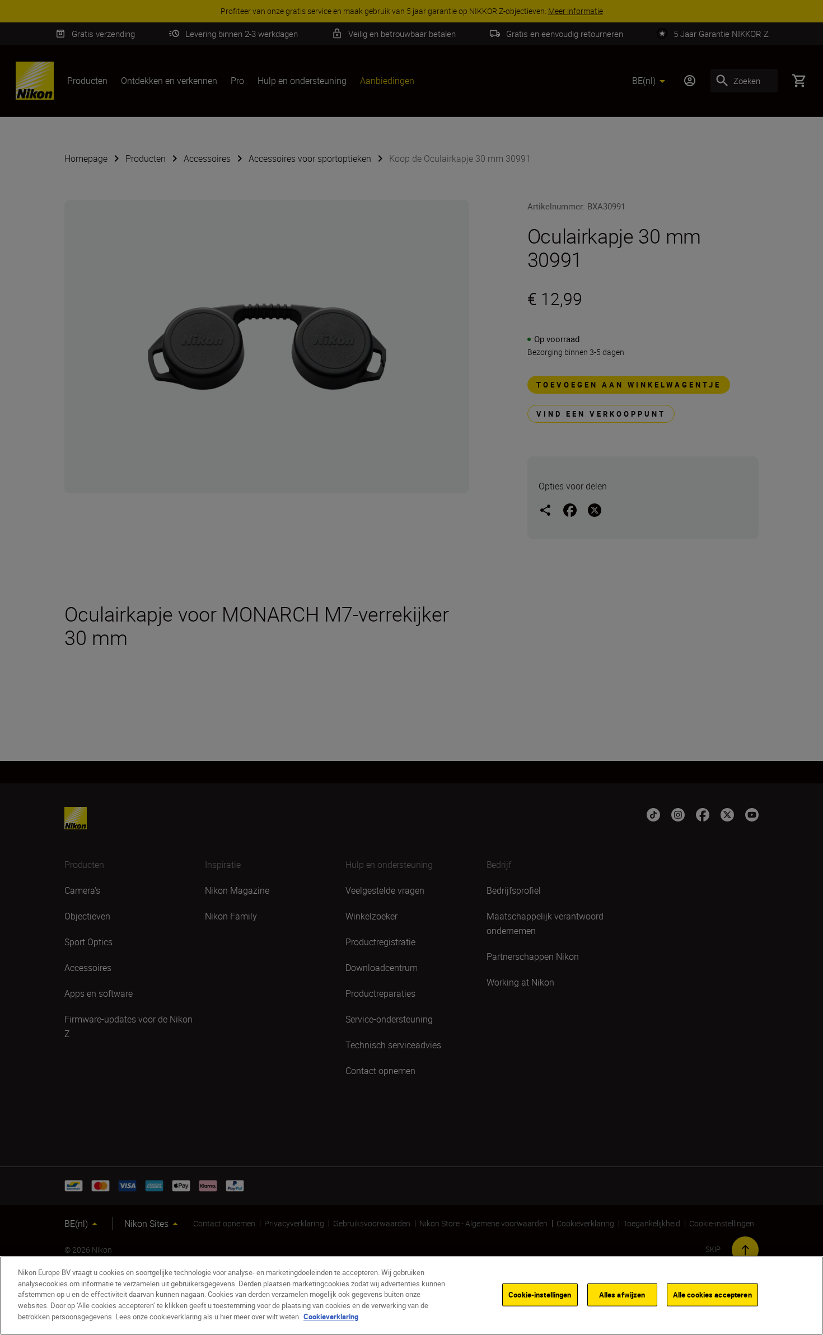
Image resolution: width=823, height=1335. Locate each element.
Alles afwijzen (622, 1294)
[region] (411, 1295)
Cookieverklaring (330, 1316)
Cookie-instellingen (539, 1294)
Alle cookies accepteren (712, 1294)
